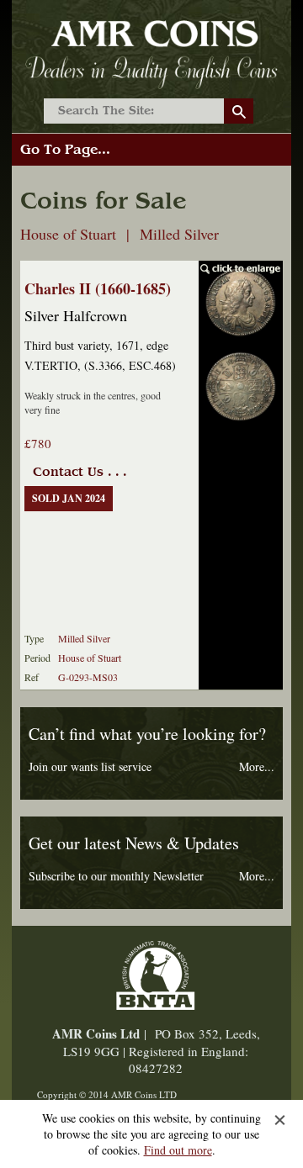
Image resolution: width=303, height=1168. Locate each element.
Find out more (178, 1150)
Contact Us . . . (79, 472)
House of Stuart (89, 657)
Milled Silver (84, 638)
